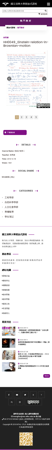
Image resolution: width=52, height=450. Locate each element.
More (47, 376)
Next (44, 79)
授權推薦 (6, 290)
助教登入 (6, 313)
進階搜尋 (43, 14)
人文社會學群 (11, 207)
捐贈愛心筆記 (9, 177)
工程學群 (9, 197)
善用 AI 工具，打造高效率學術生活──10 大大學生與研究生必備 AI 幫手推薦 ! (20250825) (33, 356)
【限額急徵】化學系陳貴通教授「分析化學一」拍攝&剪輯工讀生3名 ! (33, 331)
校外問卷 (6, 299)
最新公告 (6, 304)
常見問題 (6, 308)
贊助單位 (6, 281)
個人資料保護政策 (32, 414)
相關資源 (6, 285)
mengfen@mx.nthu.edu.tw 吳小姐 (27, 416)
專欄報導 (9, 211)
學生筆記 (9, 216)
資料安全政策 (18, 414)
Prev (9, 79)
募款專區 (6, 254)
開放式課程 (11, 28)
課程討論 (6, 276)
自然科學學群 (11, 202)
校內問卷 (6, 295)
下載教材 (10, 132)
